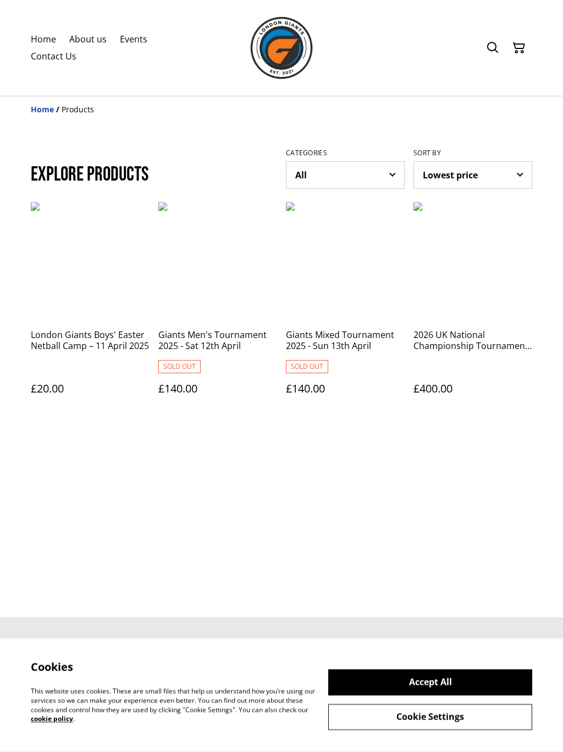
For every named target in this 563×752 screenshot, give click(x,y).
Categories (306, 153)
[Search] (492, 48)
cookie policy (52, 718)
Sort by (427, 153)
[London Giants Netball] (281, 48)
